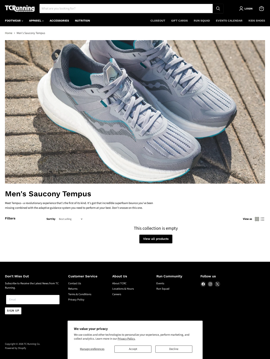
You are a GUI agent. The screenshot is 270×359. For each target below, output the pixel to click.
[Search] (218, 8)
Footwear (13, 20)
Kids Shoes (256, 20)
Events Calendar (229, 20)
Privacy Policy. (126, 339)
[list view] (262, 219)
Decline (173, 349)
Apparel (35, 20)
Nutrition (82, 20)
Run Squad (202, 20)
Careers (116, 294)
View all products (156, 239)
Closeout (157, 20)
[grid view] (257, 219)
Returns (72, 289)
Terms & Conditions (79, 294)
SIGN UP (13, 311)
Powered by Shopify (15, 348)
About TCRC (119, 283)
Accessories (59, 20)
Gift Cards (179, 20)
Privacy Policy (76, 300)
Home (8, 33)
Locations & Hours (123, 289)
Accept (133, 349)
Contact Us (74, 283)
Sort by (50, 219)
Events (160, 283)
